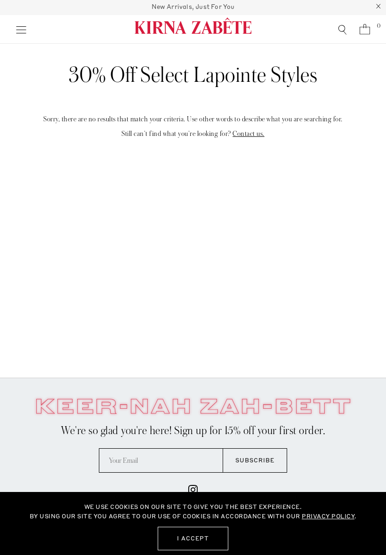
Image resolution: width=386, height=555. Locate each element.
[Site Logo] (193, 29)
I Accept (193, 538)
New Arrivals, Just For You (193, 6)
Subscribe (254, 460)
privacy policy (328, 516)
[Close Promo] (378, 7)
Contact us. (249, 133)
